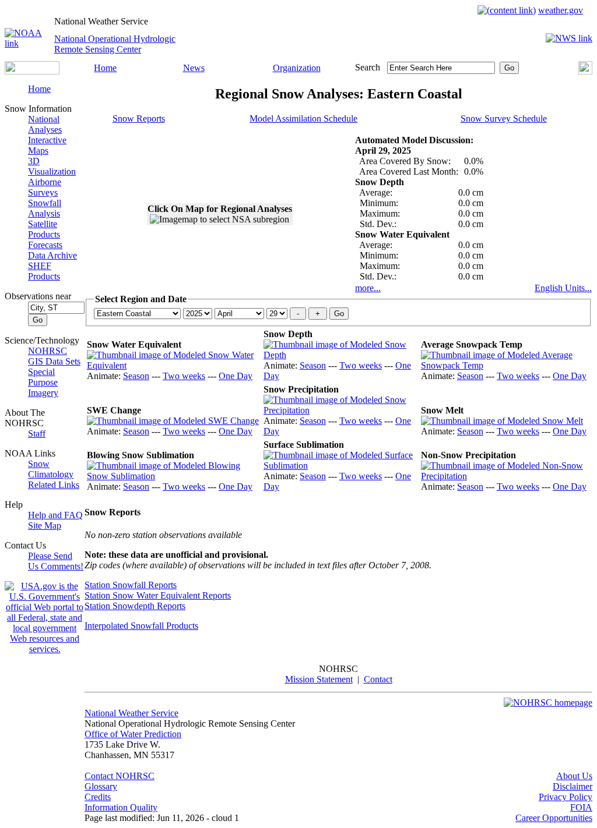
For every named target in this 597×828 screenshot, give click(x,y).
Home (105, 68)
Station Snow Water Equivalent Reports (158, 595)
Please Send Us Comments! (55, 561)
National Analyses (45, 124)
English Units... (563, 288)
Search (367, 67)
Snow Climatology (50, 469)
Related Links (53, 485)
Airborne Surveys (44, 187)
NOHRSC (47, 351)
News (194, 68)
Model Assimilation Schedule (303, 118)
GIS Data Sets (54, 361)
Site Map (44, 525)
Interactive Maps (47, 145)
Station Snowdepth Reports (135, 606)
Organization (297, 68)
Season (136, 376)
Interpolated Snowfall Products (141, 626)
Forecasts (45, 245)
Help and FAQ (55, 515)
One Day (235, 376)
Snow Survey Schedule (504, 118)
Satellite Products (44, 229)
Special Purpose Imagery (43, 382)
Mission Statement (319, 679)
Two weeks (184, 376)
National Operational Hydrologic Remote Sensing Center (114, 44)
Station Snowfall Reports (131, 585)
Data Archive (52, 255)
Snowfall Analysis (44, 208)
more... (368, 288)
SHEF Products (44, 271)
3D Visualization (52, 166)
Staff (36, 433)
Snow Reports (139, 118)
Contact (378, 679)
